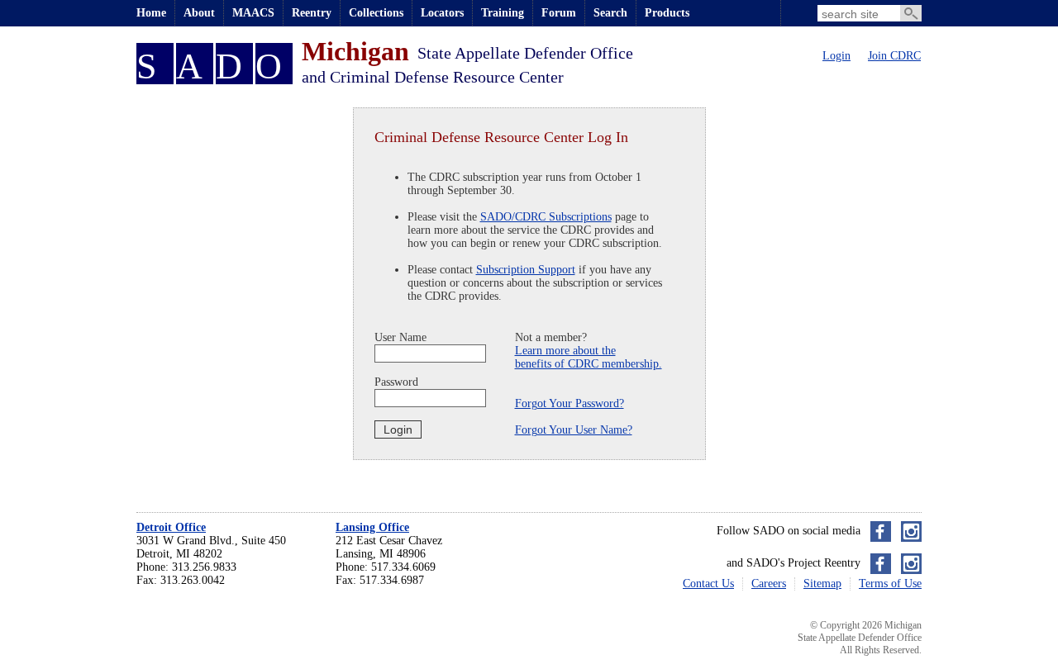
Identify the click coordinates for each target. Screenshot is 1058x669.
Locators (442, 13)
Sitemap (822, 583)
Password (396, 382)
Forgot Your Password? (569, 403)
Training (502, 13)
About (199, 13)
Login (836, 56)
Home (151, 13)
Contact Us (708, 583)
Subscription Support (525, 269)
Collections (376, 13)
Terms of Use (890, 583)
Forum (558, 13)
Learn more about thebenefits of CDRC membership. (588, 357)
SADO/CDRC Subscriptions (546, 217)
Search (610, 13)
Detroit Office (171, 527)
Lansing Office (372, 527)
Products (667, 13)
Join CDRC (894, 56)
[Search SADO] (911, 13)
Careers (768, 583)
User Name (400, 337)
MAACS (253, 13)
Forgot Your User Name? (573, 430)
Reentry (311, 13)
